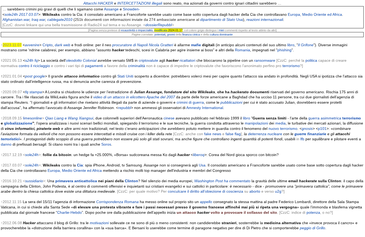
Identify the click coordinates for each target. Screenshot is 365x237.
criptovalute (148, 60)
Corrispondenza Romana (117, 202)
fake (207, 134)
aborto (254, 191)
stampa (35, 92)
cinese (169, 118)
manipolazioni (256, 123)
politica (311, 60)
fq (26, 92)
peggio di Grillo (312, 228)
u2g (278, 191)
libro (290, 45)
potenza (313, 212)
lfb (302, 139)
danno (6, 144)
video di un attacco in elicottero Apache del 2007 (134, 97)
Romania (242, 50)
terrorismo (291, 66)
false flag (233, 134)
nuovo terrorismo (283, 128)
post (28, 76)
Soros (106, 144)
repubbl (124, 108)
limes (27, 118)
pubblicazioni (231, 102)
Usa (239, 19)
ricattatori (187, 60)
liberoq (198, 155)
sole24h (31, 155)
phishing (284, 50)
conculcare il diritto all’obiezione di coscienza (205, 191)
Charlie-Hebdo (69, 212)
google (39, 76)
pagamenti (94, 66)
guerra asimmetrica (324, 118)
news (216, 134)
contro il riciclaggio (34, 66)
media (280, 123)
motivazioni (99, 223)
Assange (111, 9)
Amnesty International (204, 108)
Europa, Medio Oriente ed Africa (315, 14)
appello (206, 202)
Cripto (47, 45)
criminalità (136, 66)
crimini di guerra (190, 102)
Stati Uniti (125, 76)
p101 (322, 128)
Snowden (131, 9)
